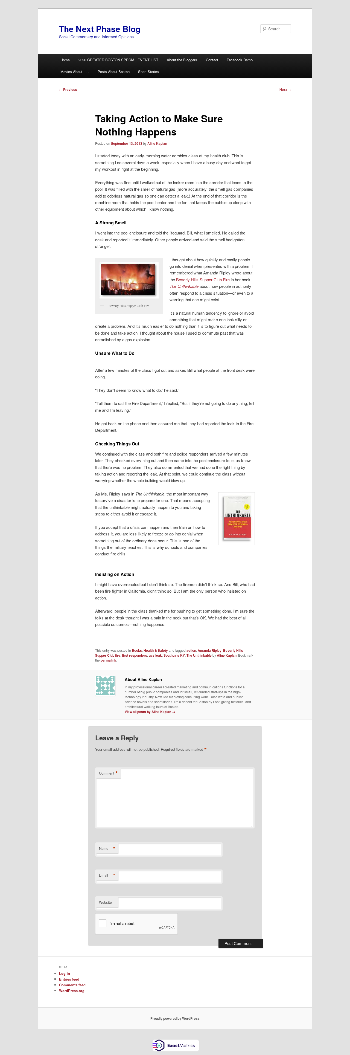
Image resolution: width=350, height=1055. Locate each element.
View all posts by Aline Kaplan (150, 711)
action (191, 650)
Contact (212, 59)
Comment (108, 773)
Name (107, 848)
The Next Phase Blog (100, 28)
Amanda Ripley (209, 650)
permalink (108, 660)
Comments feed (72, 984)
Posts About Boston (114, 71)
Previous (68, 89)
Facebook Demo (240, 59)
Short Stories (148, 71)
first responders (134, 655)
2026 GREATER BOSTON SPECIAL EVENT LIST (118, 59)
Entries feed (69, 979)
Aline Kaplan (157, 143)
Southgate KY (174, 655)
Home (65, 59)
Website (105, 902)
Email (107, 875)
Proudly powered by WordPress (175, 1018)
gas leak (155, 655)
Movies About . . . (74, 71)
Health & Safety (156, 650)
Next (285, 89)
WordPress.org (71, 990)
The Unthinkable (184, 286)
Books (137, 650)
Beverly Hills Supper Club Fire (203, 279)
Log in (64, 973)
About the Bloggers (182, 59)
